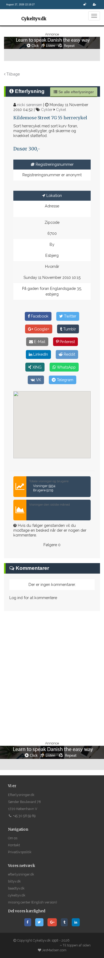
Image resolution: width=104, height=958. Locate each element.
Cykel (61, 109)
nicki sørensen (29, 104)
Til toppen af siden (76, 945)
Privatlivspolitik (19, 852)
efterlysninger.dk (21, 874)
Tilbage (12, 74)
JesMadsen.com (54, 950)
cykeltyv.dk (16, 895)
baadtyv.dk (16, 888)
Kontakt (14, 845)
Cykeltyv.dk (33, 18)
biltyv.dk (14, 881)
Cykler (47, 109)
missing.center (19, 902)
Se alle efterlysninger (75, 92)
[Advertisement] (52, 675)
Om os (12, 838)
